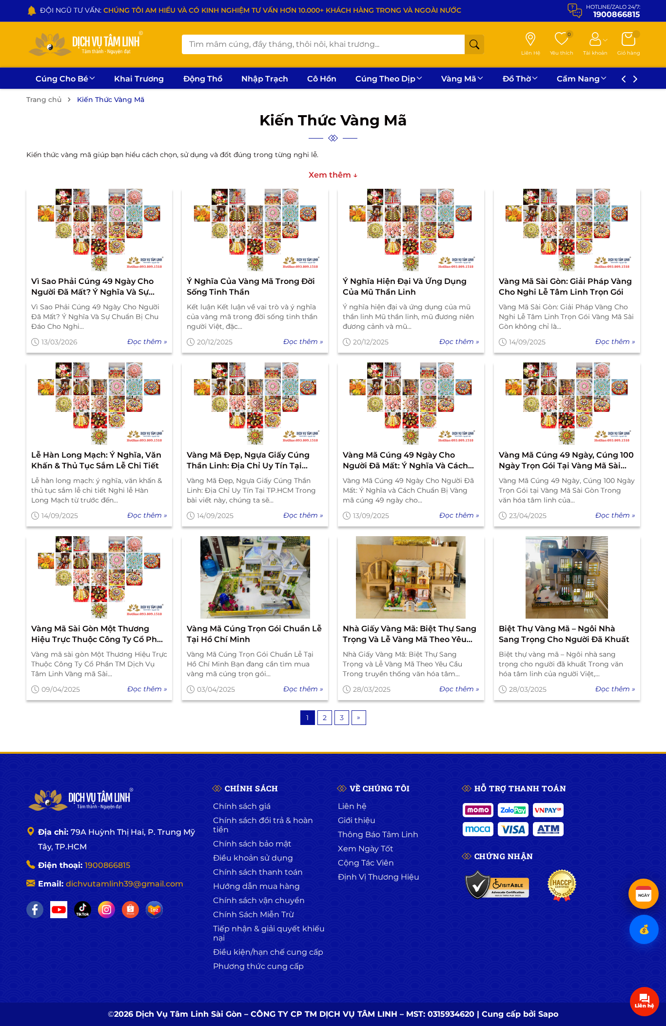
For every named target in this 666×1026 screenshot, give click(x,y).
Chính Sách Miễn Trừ (253, 914)
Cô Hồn (321, 78)
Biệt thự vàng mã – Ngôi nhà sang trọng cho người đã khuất (564, 634)
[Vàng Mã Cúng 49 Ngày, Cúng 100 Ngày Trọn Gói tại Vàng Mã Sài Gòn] (567, 403)
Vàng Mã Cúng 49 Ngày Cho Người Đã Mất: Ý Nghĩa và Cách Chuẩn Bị (405, 461)
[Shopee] (130, 909)
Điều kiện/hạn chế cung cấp (268, 952)
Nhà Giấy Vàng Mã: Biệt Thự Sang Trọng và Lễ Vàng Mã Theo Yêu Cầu (409, 634)
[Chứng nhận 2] (562, 885)
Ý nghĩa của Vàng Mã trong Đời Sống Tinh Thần (251, 287)
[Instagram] (106, 909)
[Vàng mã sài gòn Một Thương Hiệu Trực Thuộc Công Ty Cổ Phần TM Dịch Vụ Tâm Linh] (99, 577)
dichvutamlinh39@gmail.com (124, 883)
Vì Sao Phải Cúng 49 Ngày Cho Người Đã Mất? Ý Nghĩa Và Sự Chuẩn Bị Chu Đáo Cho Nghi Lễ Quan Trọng (93, 287)
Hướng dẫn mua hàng (256, 886)
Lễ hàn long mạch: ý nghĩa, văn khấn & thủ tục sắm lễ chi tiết (96, 460)
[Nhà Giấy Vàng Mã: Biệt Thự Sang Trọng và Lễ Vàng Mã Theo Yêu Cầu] (411, 577)
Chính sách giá (242, 806)
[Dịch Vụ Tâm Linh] (80, 800)
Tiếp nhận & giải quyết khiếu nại (269, 933)
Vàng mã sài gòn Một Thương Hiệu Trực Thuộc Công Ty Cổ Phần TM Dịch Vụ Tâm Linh (99, 634)
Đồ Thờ (517, 78)
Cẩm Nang (578, 78)
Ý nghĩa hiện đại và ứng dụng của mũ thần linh (405, 287)
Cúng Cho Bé (62, 78)
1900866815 (107, 865)
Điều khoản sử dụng (253, 858)
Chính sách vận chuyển (259, 900)
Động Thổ (202, 78)
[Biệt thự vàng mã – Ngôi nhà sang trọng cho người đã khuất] (567, 577)
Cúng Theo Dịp (385, 78)
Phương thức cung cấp (258, 966)
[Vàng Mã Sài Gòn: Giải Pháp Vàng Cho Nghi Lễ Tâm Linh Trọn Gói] (567, 230)
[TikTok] (82, 909)
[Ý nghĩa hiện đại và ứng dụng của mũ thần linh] (411, 230)
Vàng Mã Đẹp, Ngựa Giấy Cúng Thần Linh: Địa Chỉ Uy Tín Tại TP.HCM (248, 461)
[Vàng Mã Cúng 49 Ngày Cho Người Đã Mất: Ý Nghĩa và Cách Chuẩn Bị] (411, 403)
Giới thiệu (356, 820)
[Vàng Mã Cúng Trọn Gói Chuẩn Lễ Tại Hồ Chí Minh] (255, 577)
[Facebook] (34, 909)
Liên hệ (352, 806)
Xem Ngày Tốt (365, 848)
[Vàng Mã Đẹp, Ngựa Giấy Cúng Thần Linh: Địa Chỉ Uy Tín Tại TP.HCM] (255, 403)
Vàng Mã (458, 78)
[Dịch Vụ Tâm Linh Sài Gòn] (84, 44)
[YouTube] (58, 909)
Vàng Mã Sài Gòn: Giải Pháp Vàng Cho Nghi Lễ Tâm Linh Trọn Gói (565, 287)
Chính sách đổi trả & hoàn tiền (263, 825)
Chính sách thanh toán (258, 872)
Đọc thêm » (147, 341)
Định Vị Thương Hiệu (378, 877)
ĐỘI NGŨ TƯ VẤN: (250, 10)
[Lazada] (154, 909)
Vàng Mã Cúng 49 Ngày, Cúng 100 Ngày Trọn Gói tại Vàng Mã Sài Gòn (566, 461)
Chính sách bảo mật (252, 843)
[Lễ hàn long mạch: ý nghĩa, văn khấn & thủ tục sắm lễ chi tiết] (99, 403)
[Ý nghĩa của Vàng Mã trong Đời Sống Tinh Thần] (255, 230)
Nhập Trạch (264, 78)
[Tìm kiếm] (474, 44)
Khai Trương (139, 78)
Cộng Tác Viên (366, 862)
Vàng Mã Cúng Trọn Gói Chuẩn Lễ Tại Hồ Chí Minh (254, 634)
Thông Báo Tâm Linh (378, 834)
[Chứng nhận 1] (497, 885)
